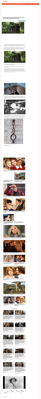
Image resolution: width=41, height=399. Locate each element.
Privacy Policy (22, 1)
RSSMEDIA (5, 1)
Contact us (36, 1)
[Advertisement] (20, 10)
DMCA (25, 1)
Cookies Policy (29, 1)
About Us (33, 1)
